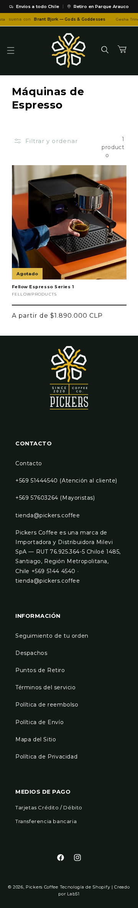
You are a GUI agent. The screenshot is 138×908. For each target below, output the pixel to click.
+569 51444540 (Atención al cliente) (66, 480)
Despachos (31, 653)
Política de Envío (39, 722)
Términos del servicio (45, 687)
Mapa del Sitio (35, 739)
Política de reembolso (47, 704)
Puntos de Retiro (40, 670)
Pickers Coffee (42, 887)
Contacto (28, 463)
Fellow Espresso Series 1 (43, 286)
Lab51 (73, 894)
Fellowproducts (34, 294)
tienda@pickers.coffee (47, 515)
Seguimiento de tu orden (52, 635)
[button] (15, 50)
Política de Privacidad (46, 756)
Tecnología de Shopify (85, 887)
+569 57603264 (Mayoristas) (55, 497)
